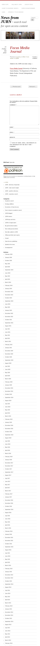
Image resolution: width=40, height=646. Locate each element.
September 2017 (9, 472)
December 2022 (9, 313)
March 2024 (8, 282)
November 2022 (9, 316)
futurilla (18, 57)
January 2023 (8, 310)
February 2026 (8, 254)
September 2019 (9, 397)
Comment (13, 104)
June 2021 (7, 332)
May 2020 (7, 372)
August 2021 (8, 325)
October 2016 (8, 506)
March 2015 (8, 565)
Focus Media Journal (16, 68)
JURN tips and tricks (10, 219)
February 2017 (8, 494)
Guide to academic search (10, 8)
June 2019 (7, 406)
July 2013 (7, 627)
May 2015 (7, 559)
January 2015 (8, 571)
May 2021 (7, 335)
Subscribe (11, 162)
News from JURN (10, 19)
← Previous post (15, 86)
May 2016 (7, 522)
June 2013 (7, 630)
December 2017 (9, 462)
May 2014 (7, 596)
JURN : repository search (11, 194)
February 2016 (8, 531)
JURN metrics (8, 216)
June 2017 (7, 481)
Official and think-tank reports (12, 235)
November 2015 (9, 540)
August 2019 (8, 400)
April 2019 (7, 413)
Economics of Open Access (12, 207)
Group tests (29, 4)
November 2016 (9, 503)
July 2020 (7, 366)
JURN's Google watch (10, 222)
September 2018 (9, 434)
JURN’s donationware (28, 8)
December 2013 (9, 612)
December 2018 (9, 425)
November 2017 (9, 465)
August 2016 (8, 512)
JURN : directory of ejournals (12, 184)
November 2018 (9, 428)
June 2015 (7, 556)
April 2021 (7, 338)
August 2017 (8, 475)
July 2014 (7, 590)
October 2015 (8, 543)
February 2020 (8, 382)
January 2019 (8, 422)
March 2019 (8, 416)
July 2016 (7, 515)
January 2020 (8, 385)
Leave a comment (34, 57)
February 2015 (8, 568)
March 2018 (8, 453)
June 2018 (7, 444)
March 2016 (8, 528)
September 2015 (9, 546)
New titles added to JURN (11, 232)
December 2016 (9, 500)
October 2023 (8, 297)
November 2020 (9, 354)
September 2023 (9, 301)
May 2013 (7, 634)
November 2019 (9, 391)
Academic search (9, 200)
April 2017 (7, 487)
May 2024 (7, 276)
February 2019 (8, 419)
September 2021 (9, 322)
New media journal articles (11, 228)
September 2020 (9, 360)
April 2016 (7, 525)
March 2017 (8, 490)
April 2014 (7, 599)
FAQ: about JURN (17, 4)
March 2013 (8, 640)
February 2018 (8, 456)
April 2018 (7, 450)
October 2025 (8, 260)
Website (12, 137)
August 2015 (8, 549)
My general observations (11, 225)
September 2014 (9, 584)
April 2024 (7, 279)
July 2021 (7, 329)
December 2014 (9, 574)
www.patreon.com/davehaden (24, 176)
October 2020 (8, 357)
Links (3, 12)
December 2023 (9, 291)
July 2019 (7, 403)
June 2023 (7, 304)
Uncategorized (8, 247)
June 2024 (7, 273)
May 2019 (7, 409)
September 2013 (9, 621)
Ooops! (7, 238)
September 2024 (9, 269)
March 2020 (8, 378)
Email (12, 132)
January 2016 (8, 534)
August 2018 (8, 437)
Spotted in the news (10, 244)
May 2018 (7, 447)
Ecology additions (9, 204)
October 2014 (8, 581)
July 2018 (7, 441)
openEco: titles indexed (15, 12)
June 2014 (7, 593)
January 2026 (8, 257)
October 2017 (8, 469)
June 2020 (7, 369)
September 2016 (9, 509)
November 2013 (9, 615)
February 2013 (8, 643)
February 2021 (8, 344)
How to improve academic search (13, 210)
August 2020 (8, 363)
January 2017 (8, 497)
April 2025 (7, 266)
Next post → (32, 86)
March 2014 (8, 602)
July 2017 (7, 478)
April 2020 (7, 375)
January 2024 (8, 288)
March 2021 (8, 341)
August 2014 (8, 587)
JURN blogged (8, 213)
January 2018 (8, 459)
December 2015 (9, 537)
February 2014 (8, 606)
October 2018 (8, 431)
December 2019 (9, 388)
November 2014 (9, 577)
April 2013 (7, 637)
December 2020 (9, 350)
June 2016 (7, 518)
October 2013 (8, 618)
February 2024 (8, 285)
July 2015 (7, 553)
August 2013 (8, 624)
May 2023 (7, 307)
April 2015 (7, 562)
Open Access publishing (11, 241)
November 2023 (9, 294)
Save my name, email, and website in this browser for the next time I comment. (23, 144)
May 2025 (7, 263)
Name (12, 127)
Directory (5, 4)
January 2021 (8, 347)
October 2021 (8, 319)
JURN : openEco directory (11, 191)
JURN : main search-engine (12, 187)
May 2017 (7, 484)
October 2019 (8, 394)
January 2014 (8, 609)
